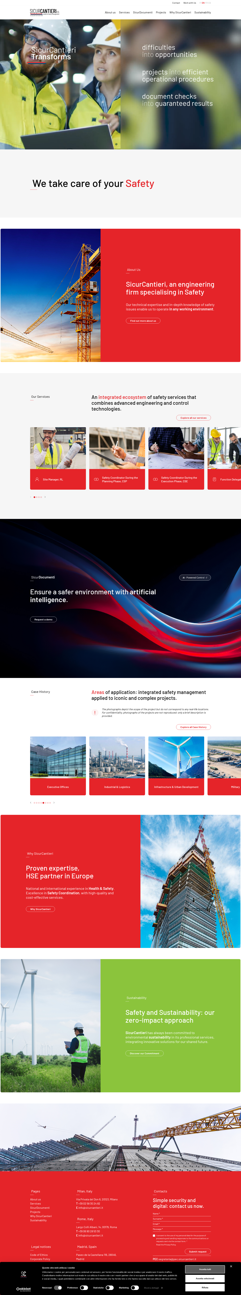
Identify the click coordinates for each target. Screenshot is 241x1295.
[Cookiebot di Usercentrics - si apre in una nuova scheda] (23, 1289)
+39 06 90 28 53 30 (89, 1231)
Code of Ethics (39, 1254)
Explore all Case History (193, 727)
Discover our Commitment (144, 1053)
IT (200, 3)
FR (206, 3)
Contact (176, 3)
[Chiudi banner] (231, 1266)
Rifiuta (205, 1287)
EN (203, 3)
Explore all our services (194, 417)
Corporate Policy (40, 1259)
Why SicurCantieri (180, 12)
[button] (44, 497)
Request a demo (43, 619)
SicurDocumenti (143, 12)
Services (124, 12)
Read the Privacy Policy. (166, 1244)
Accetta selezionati (205, 1278)
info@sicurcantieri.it (90, 1207)
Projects (161, 12)
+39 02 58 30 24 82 (89, 1203)
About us (110, 12)
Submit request (198, 1251)
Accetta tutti (205, 1269)
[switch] (84, 1288)
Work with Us (189, 3)
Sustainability (202, 12)
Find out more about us (143, 320)
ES (209, 3)
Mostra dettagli (151, 1288)
